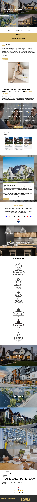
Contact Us (6, 198)
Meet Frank (4, 59)
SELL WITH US (21, 19)
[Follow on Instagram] (15, 493)
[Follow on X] (22, 493)
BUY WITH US (4, 19)
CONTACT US (3, 483)
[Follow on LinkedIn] (20, 493)
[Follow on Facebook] (17, 493)
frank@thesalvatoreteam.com (18, 38)
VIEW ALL (5, 134)
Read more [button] (9, 247)
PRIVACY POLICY (4, 485)
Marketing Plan (18, 126)
